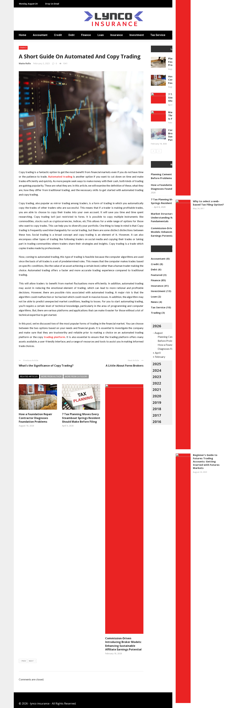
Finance (86, 35)
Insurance (116, 35)
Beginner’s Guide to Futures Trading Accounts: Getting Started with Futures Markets (206, 461)
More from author (51, 376)
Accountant (40, 35)
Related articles (29, 376)
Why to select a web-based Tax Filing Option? (208, 203)
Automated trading (60, 176)
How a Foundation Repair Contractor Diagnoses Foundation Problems (35, 417)
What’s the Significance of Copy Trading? (46, 365)
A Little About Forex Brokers (124, 365)
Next (31, 661)
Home (22, 35)
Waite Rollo (25, 63)
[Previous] (153, 151)
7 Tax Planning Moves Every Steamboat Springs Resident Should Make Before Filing (81, 417)
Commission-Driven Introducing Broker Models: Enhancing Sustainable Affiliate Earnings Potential (123, 643)
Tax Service (157, 35)
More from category (76, 376)
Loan (101, 35)
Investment (136, 35)
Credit (58, 35)
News (154, 301)
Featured (156, 275)
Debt (71, 35)
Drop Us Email (52, 3)
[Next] (159, 151)
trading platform (54, 336)
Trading (156, 312)
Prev (23, 661)
